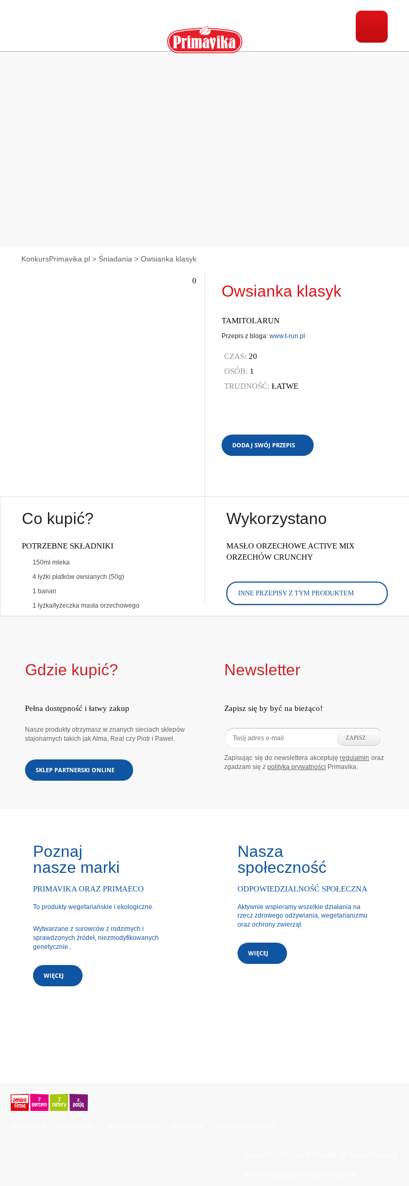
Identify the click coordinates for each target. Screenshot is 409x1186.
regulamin (354, 758)
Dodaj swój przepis (263, 445)
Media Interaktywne (329, 1175)
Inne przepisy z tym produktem (296, 593)
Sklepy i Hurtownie (132, 1126)
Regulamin (187, 1126)
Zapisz (356, 737)
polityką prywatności (296, 767)
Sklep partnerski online (75, 770)
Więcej (54, 975)
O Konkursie (76, 1126)
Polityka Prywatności (245, 1126)
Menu (372, 27)
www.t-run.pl (287, 336)
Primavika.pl (28, 1126)
